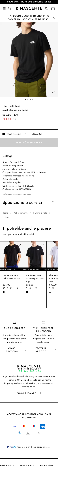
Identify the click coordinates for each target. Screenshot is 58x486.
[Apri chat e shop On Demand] (29, 368)
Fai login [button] (15, 15)
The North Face (11, 106)
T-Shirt (5, 217)
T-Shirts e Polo (40, 212)
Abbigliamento (21, 212)
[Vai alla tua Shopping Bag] (53, 8)
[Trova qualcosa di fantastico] (10, 8)
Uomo (5, 212)
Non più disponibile (29, 142)
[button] (47, 8)
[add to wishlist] (53, 92)
